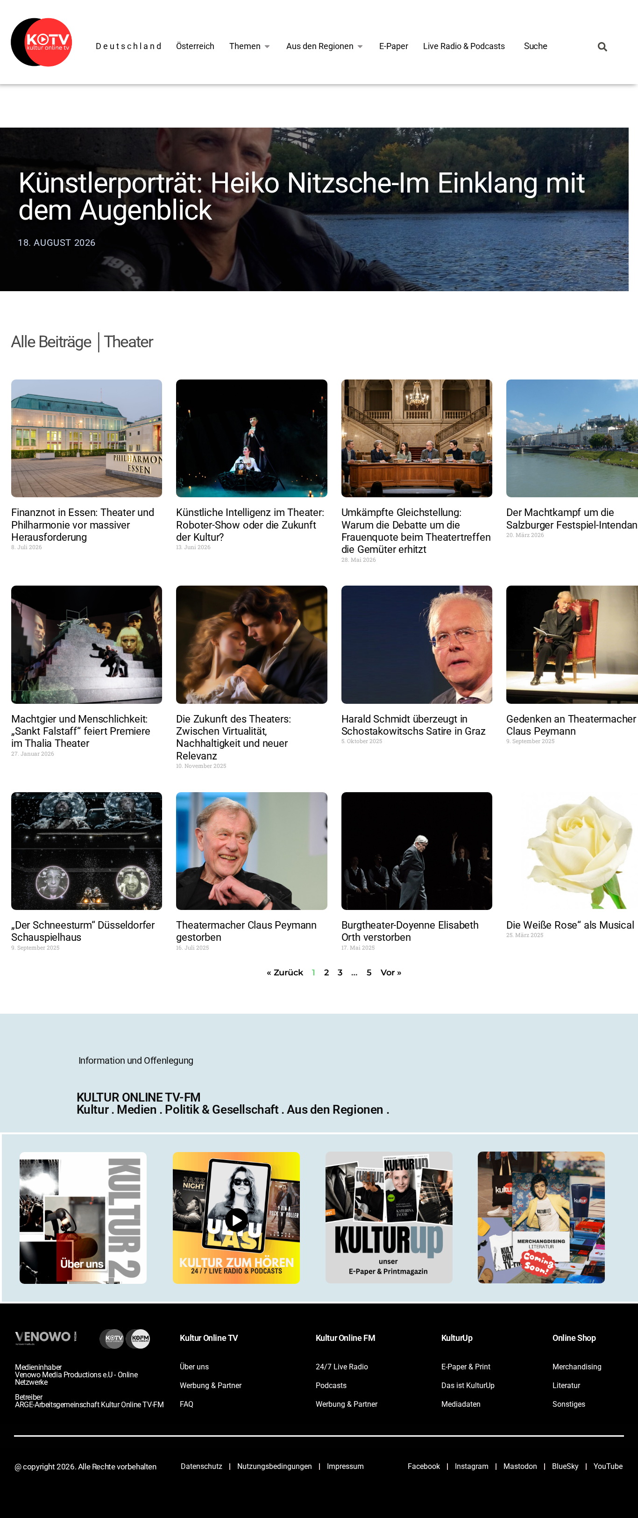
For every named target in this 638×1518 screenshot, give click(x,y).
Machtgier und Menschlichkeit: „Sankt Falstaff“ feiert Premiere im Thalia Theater (80, 731)
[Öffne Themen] (267, 46)
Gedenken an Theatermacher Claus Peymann (571, 725)
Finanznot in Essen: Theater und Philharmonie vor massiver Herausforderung (82, 525)
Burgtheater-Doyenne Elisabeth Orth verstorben (410, 931)
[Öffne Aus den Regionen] (360, 46)
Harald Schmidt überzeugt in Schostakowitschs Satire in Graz (413, 725)
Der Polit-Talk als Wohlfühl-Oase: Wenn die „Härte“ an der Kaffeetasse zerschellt (272, 229)
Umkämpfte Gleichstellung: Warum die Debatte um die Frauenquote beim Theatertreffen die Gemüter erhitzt (416, 531)
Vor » (391, 972)
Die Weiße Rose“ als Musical (570, 925)
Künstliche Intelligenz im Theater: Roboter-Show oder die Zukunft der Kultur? (250, 525)
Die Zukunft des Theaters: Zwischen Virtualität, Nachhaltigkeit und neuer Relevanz (233, 737)
